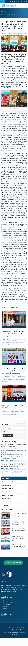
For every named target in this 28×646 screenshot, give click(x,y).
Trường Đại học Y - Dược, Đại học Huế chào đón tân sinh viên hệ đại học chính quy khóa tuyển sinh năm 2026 (13, 371)
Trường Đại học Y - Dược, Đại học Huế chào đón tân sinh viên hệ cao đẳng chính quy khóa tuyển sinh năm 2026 (13, 334)
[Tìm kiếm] (26, 1)
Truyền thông (5, 505)
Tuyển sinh (5, 608)
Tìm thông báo (7, 435)
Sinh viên (5, 606)
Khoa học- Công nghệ (8, 495)
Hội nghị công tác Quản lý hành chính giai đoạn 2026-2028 (19, 538)
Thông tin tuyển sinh (7, 492)
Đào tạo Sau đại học (7, 488)
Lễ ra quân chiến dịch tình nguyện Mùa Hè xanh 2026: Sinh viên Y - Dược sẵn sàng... (19, 546)
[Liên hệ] (18, 1)
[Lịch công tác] (21, 1)
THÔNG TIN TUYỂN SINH (13, 562)
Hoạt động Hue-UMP (12, 14)
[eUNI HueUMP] (24, 1)
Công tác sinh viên (7, 502)
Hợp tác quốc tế (6, 498)
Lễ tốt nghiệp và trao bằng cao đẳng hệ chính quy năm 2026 (18, 530)
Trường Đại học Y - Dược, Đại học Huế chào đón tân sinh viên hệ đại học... (19, 522)
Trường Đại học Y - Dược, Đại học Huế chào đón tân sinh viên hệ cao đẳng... (19, 515)
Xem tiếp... (19, 422)
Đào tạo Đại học (6, 485)
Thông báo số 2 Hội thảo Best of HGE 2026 (12, 471)
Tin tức (4, 14)
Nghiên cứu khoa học (8, 602)
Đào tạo (5, 600)
